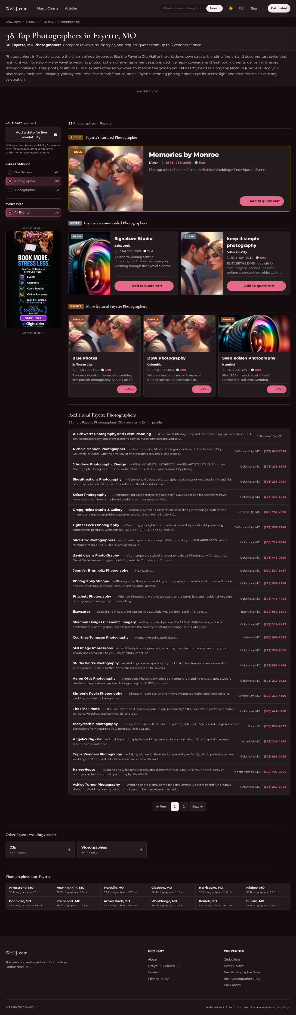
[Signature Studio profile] (89, 263)
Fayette (48, 21)
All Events (21, 212)
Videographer (24, 189)
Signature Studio (133, 238)
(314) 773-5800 (130, 251)
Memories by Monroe (184, 154)
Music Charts (48, 8)
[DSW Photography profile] (179, 333)
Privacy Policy (158, 978)
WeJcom (17, 8)
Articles (71, 8)
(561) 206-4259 (237, 370)
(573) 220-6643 (88, 370)
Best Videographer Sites (242, 978)
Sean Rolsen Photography (248, 358)
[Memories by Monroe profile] (106, 178)
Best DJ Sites (233, 966)
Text (199, 162)
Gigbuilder (232, 959)
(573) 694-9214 (242, 257)
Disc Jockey (23, 172)
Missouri (31, 21)
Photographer (24, 181)
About (152, 959)
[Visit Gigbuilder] (33, 279)
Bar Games (232, 985)
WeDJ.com (13, 21)
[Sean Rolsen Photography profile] (254, 333)
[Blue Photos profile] (104, 333)
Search (214, 8)
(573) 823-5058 (162, 370)
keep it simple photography (243, 242)
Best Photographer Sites (242, 972)
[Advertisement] (148, 103)
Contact (154, 972)
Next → (197, 806)
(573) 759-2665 (178, 162)
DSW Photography (166, 358)
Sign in (257, 8)
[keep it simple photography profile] (202, 263)
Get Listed (279, 8)
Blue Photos (84, 358)
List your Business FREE (166, 966)
